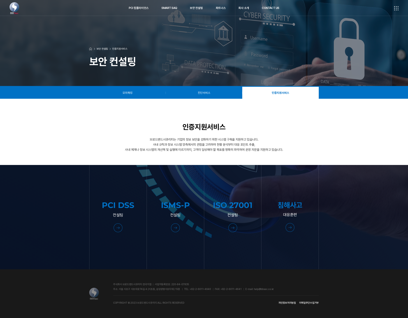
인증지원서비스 (280, 92)
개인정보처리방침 (287, 302)
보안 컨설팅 (196, 8)
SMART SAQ (169, 8)
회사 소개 (243, 8)
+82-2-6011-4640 (200, 289)
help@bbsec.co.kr (264, 289)
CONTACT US (270, 8)
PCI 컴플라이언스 (139, 8)
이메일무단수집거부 (309, 302)
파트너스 (221, 8)
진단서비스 (204, 92)
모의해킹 (128, 92)
